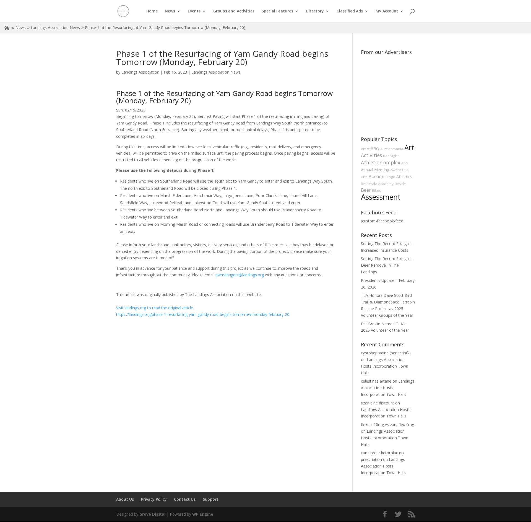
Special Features (277, 11)
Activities (371, 155)
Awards (397, 169)
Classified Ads (350, 11)
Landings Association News (55, 27)
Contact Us (185, 499)
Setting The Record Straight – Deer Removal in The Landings (387, 265)
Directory (315, 11)
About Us (125, 499)
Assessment (380, 197)
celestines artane (376, 381)
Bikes (376, 190)
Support (210, 499)
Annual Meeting (375, 169)
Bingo (390, 176)
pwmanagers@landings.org (239, 274)
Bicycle (400, 183)
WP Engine (202, 514)
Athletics (404, 176)
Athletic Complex (380, 162)
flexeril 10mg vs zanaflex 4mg (387, 424)
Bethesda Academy (377, 183)
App (404, 162)
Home (152, 11)
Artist (365, 148)
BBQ (375, 148)
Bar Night (391, 155)
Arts (364, 176)
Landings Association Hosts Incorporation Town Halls (384, 366)
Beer (366, 190)
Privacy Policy (154, 499)
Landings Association (140, 72)
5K (406, 169)
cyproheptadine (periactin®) (386, 352)
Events (194, 11)
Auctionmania (391, 148)
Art (409, 147)
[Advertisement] (402, 91)
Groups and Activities (233, 11)
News (170, 11)
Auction (376, 176)
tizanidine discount (377, 403)
